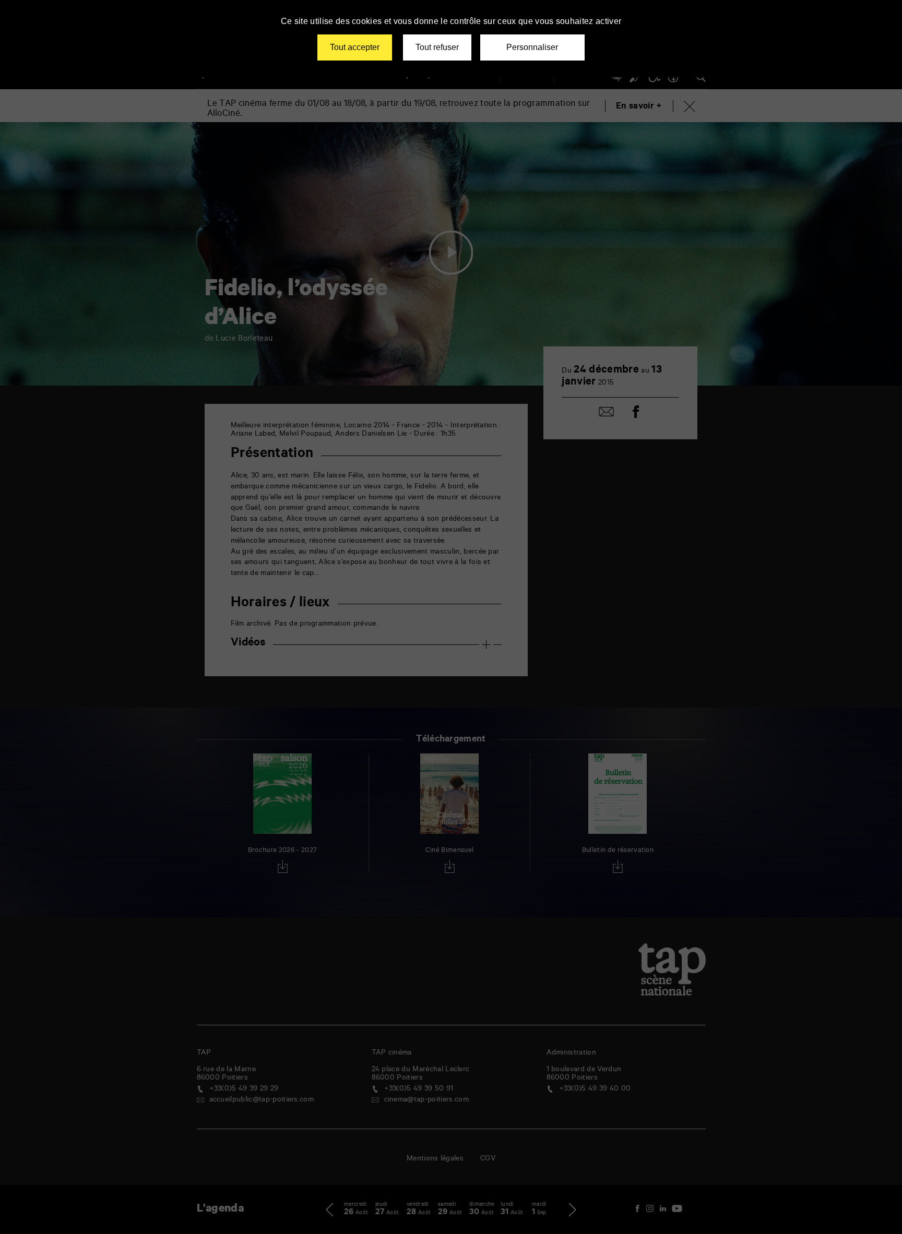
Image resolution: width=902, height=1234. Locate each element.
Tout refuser (437, 47)
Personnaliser (532, 47)
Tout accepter (354, 47)
